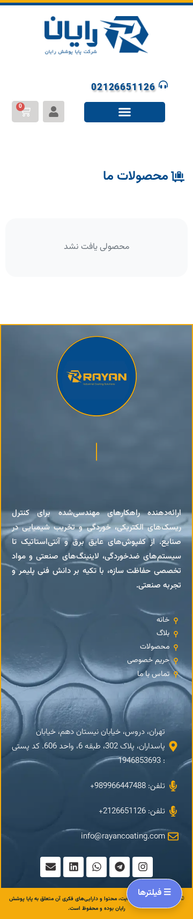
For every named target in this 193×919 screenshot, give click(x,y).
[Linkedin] (73, 867)
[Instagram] (142, 867)
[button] (125, 112)
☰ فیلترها (154, 893)
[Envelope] (50, 867)
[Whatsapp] (96, 867)
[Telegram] (119, 867)
